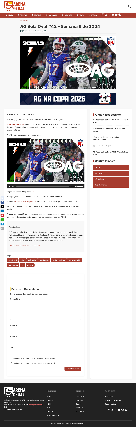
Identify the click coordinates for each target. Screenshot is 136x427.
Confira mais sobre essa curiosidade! (24, 246)
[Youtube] (113, 15)
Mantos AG (99, 173)
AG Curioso (99, 179)
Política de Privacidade (113, 400)
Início (10, 15)
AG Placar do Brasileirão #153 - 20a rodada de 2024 (111, 121)
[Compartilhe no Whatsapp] (2, 219)
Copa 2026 (53, 15)
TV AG (97, 167)
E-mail (13, 337)
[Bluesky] (116, 15)
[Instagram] (103, 15)
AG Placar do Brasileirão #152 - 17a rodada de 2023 (110, 153)
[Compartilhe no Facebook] (2, 202)
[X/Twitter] (106, 15)
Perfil (81, 15)
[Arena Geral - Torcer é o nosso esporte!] (15, 6)
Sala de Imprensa (101, 185)
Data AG (94, 15)
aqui (33, 192)
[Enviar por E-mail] (2, 228)
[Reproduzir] (9, 186)
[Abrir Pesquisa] (129, 6)
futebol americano (58, 260)
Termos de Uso (110, 404)
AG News (23, 15)
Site (11, 347)
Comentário (15, 299)
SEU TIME (37, 15)
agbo (22, 260)
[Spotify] (119, 15)
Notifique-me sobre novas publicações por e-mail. (34, 363)
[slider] (80, 186)
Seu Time (79, 400)
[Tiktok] (109, 15)
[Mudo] (76, 186)
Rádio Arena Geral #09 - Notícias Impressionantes (106, 138)
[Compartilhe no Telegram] (2, 224)
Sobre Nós (109, 396)
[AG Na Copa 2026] (68, 104)
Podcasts (68, 15)
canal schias (44, 260)
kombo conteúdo (74, 260)
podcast (30, 265)
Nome (13, 326)
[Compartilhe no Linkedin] (2, 211)
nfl (22, 265)
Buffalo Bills (32, 260)
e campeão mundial (35, 405)
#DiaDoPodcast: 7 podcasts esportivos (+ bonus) (109, 129)
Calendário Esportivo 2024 (103, 146)
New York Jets (13, 265)
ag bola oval (12, 260)
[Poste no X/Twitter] (2, 206)
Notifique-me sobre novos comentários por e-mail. (34, 358)
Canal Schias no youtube (25, 201)
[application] (45, 186)
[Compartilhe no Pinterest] (2, 215)
